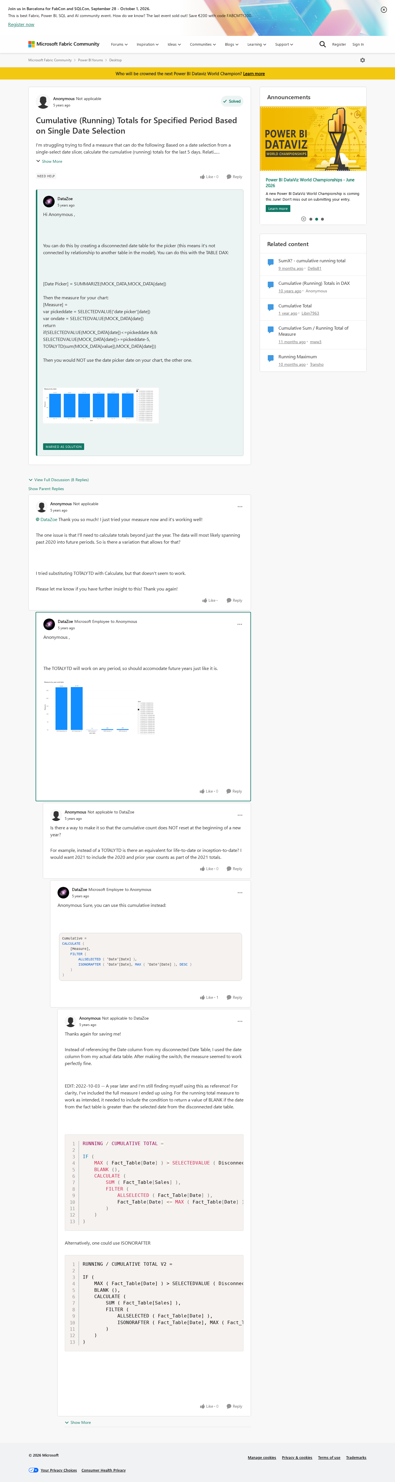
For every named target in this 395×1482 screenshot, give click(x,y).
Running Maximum (297, 356)
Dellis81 (315, 268)
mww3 (316, 341)
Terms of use (329, 1457)
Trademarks (356, 1457)
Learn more (254, 73)
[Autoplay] (303, 219)
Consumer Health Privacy (104, 1470)
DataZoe (65, 198)
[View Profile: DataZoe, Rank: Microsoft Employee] (49, 624)
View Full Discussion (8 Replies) (61, 479)
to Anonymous (124, 621)
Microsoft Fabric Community (50, 60)
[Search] (322, 44)
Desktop (115, 60)
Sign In (358, 44)
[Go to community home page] (63, 44)
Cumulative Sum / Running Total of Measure (313, 331)
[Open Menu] (363, 60)
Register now (21, 24)
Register (339, 44)
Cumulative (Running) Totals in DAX (314, 283)
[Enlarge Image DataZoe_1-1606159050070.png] (101, 405)
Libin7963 (310, 313)
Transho (317, 364)
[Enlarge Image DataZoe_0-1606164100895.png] (101, 708)
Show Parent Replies (46, 488)
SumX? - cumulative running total (312, 260)
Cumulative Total (295, 306)
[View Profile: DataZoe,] (49, 201)
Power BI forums (90, 60)
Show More (52, 161)
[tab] (310, 219)
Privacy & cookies (297, 1457)
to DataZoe (124, 812)
